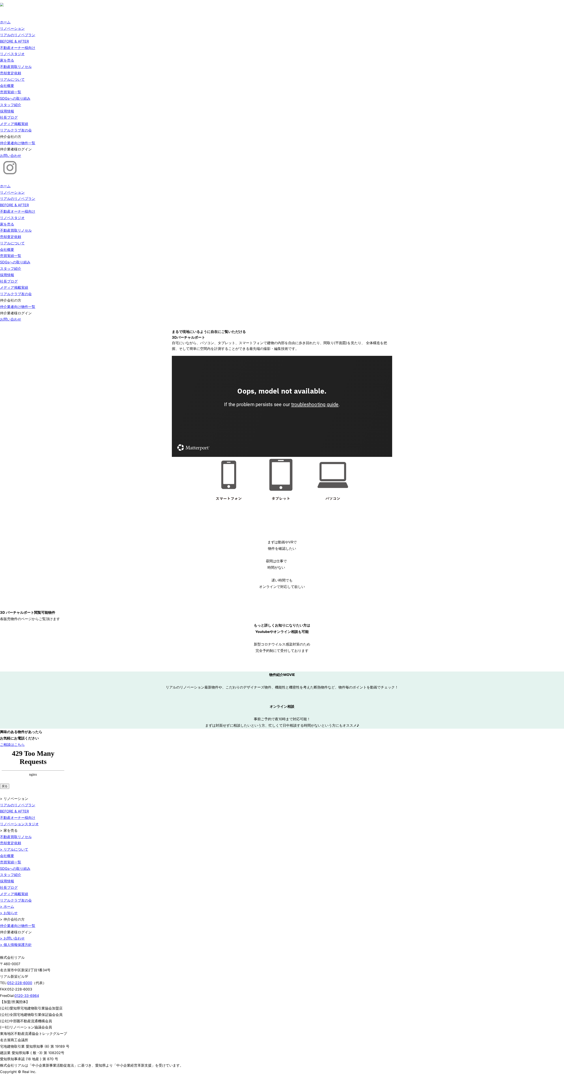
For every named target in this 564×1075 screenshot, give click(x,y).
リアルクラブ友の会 (16, 130)
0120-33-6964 (27, 995)
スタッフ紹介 (10, 105)
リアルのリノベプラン (17, 35)
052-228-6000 (19, 983)
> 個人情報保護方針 (16, 944)
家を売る (7, 60)
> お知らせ (9, 913)
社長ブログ (9, 117)
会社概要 (7, 85)
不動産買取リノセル (16, 66)
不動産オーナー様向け (17, 47)
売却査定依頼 (10, 73)
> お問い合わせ (12, 938)
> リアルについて (14, 849)
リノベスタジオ (12, 54)
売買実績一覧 (10, 92)
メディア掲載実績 (14, 124)
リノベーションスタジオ (19, 824)
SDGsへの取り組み (15, 98)
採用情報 (7, 111)
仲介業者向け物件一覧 (17, 143)
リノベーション (12, 28)
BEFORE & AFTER (14, 41)
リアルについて (12, 79)
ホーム (5, 22)
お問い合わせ (10, 155)
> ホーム (7, 906)
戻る (4, 786)
